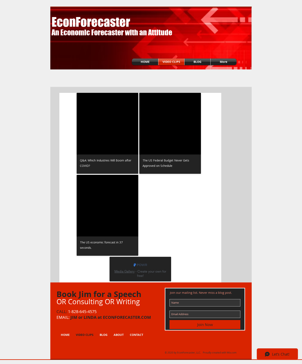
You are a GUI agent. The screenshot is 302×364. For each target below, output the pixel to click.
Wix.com (231, 352)
